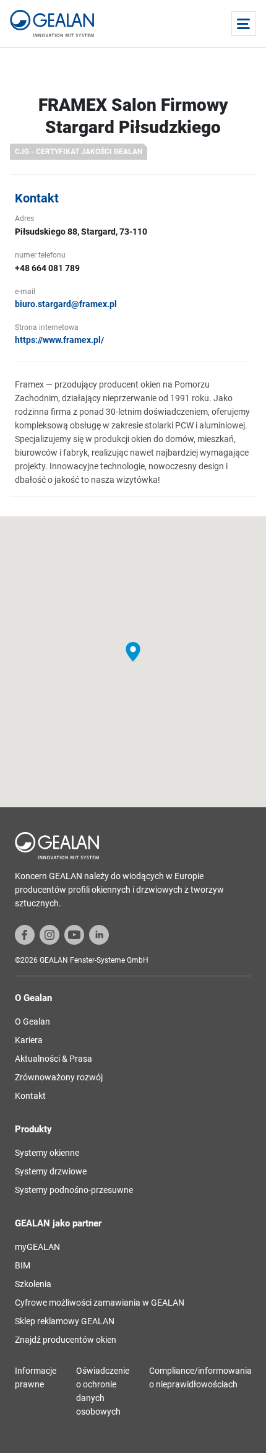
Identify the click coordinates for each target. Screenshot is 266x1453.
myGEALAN (37, 1247)
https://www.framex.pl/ (59, 340)
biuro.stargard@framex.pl (66, 304)
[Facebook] (25, 934)
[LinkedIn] (99, 934)
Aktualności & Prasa (53, 1059)
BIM (22, 1265)
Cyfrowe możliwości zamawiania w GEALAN (99, 1303)
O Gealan (32, 1021)
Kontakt (30, 1096)
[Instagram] (49, 934)
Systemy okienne (47, 1153)
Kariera (29, 1040)
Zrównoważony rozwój (59, 1077)
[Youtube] (74, 934)
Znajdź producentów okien (65, 1340)
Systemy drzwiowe (51, 1171)
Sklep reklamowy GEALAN (64, 1321)
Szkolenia (33, 1284)
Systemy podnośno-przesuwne (74, 1190)
